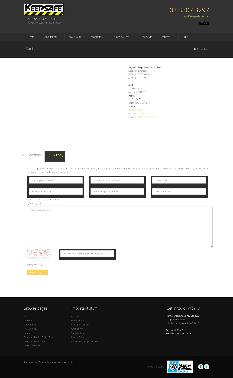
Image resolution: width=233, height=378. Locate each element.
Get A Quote (77, 320)
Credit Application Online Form (39, 337)
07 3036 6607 (140, 113)
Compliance (29, 320)
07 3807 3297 (189, 10)
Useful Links (77, 328)
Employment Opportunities (84, 341)
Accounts (76, 316)
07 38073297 (177, 329)
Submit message (37, 272)
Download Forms (32, 345)
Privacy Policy (77, 337)
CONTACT (165, 37)
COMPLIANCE (75, 37)
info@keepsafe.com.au (196, 16)
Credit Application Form (35, 341)
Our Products (30, 324)
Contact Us (69, 362)
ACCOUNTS (147, 37)
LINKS (185, 37)
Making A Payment (80, 324)
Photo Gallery (30, 328)
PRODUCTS (96, 37)
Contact (28, 333)
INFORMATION (50, 37)
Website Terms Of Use (82, 333)
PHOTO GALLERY (121, 37)
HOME (31, 37)
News (26, 316)
